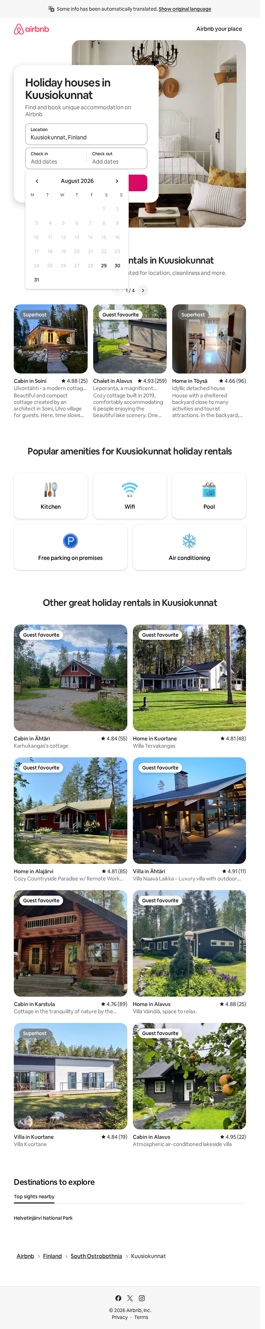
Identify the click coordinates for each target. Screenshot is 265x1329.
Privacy (120, 1317)
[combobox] (86, 137)
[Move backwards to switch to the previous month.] (37, 181)
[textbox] (56, 161)
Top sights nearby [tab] (34, 1196)
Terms (141, 1317)
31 (36, 280)
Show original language (185, 9)
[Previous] (117, 290)
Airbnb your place (219, 29)
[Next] (142, 290)
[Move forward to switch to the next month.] (117, 181)
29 (104, 265)
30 (117, 265)
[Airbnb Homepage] (31, 29)
